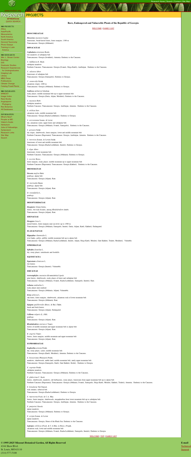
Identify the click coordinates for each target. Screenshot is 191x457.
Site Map (186, 1)
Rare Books (6, 99)
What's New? (6, 117)
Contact (177, 1)
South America (7, 39)
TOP (102, 436)
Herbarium (5, 125)
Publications (6, 81)
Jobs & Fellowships (9, 127)
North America (7, 37)
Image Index (6, 96)
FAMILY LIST (108, 28)
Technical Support (186, 447)
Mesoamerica (6, 34)
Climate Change (8, 83)
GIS (2, 63)
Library (4, 76)
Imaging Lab (6, 73)
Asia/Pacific (6, 31)
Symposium (6, 130)
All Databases (7, 109)
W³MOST (5, 94)
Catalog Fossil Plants (10, 86)
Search (169, 1)
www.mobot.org (12, 10)
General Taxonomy (9, 42)
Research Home (158, 1)
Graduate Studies (8, 65)
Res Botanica (6, 107)
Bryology (4, 60)
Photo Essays (7, 45)
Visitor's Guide (7, 122)
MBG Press (6, 78)
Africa (3, 29)
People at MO (7, 119)
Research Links (7, 133)
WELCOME (96, 28)
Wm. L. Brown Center (10, 57)
